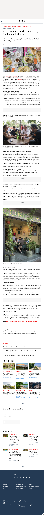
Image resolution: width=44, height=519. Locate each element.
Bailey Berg (31, 444)
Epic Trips (31, 390)
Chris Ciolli (11, 445)
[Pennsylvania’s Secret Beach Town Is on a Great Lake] (35, 366)
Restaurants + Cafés (26, 26)
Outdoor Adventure (7, 371)
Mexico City (19, 79)
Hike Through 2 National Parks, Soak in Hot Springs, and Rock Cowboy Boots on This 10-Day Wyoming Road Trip (15, 454)
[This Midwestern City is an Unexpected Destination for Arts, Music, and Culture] (9, 385)
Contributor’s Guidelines (34, 486)
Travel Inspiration (8, 26)
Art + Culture (6, 390)
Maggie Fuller (6, 330)
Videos (4, 488)
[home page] (22, 21)
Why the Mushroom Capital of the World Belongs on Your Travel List (21, 375)
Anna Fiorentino (12, 462)
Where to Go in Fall (33, 449)
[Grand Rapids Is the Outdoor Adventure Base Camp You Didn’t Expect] (22, 385)
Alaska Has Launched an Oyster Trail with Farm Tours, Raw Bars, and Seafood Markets (34, 439)
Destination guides (6, 482)
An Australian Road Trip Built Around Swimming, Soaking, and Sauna (18, 355)
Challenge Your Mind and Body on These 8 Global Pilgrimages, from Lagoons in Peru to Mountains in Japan (15, 439)
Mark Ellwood (31, 456)
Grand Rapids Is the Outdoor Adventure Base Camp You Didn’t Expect (21, 393)
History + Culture (13, 434)
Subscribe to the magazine (21, 482)
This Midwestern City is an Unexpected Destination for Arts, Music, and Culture (9, 394)
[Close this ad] (43, 514)
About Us (30, 482)
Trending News (32, 434)
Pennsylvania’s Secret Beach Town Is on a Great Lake (34, 374)
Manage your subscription (21, 486)
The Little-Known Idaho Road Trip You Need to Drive (14, 346)
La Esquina (8, 76)
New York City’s (14, 76)
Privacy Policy (31, 490)
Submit (6, 427)
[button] (23, 507)
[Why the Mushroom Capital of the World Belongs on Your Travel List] (22, 366)
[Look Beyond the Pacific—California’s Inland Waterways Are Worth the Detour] (35, 385)
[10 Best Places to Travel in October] (25, 450)
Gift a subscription (19, 484)
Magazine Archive (19, 488)
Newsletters (5, 486)
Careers (30, 484)
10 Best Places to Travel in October (33, 451)
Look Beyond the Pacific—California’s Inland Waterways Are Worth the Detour (35, 394)
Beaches (31, 371)
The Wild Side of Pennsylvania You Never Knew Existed (8, 374)
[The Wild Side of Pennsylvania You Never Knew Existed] (9, 366)
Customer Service (19, 490)
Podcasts (5, 484)
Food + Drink (17, 26)
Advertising (31, 488)
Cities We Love (19, 371)
